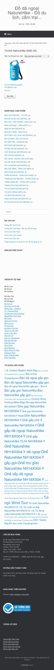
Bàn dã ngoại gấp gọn (34, 377)
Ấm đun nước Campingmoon (23, 523)
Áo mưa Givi (9, 325)
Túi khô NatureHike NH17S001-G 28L (15, 498)
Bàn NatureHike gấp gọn (23, 392)
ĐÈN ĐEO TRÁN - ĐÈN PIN (14, 132)
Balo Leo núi (8, 323)
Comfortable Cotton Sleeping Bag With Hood (17, 399)
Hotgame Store (9, 353)
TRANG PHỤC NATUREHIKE (15, 185)
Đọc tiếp (10, 96)
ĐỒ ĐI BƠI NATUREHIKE (13, 145)
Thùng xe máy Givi (11, 330)
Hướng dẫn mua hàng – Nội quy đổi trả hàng (20, 228)
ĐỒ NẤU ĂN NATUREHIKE (14, 148)
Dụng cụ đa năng (10, 333)
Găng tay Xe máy (10, 321)
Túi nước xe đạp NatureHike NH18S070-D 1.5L (21, 508)
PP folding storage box (24, 488)
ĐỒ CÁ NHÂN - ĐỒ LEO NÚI (14, 138)
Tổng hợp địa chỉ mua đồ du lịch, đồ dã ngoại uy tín (23, 242)
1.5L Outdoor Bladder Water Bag (20, 370)
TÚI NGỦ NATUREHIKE (13, 195)
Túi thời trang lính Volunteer (14, 313)
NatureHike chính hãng (12, 316)
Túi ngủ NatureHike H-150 (35, 498)
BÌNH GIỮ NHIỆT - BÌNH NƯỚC (16, 125)
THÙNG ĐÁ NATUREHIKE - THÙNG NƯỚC (20, 178)
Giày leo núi (8, 335)
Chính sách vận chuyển (13, 235)
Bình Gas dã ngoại (36, 395)
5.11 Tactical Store (11, 311)
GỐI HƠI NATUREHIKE (13, 155)
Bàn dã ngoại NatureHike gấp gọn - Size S (25, 386)
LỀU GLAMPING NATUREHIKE (16, 165)
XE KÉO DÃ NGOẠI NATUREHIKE (17, 202)
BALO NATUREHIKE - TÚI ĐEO (16, 115)
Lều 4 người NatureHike (22, 483)
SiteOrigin (25, 665)
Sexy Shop (8, 345)
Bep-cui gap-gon (20, 374)
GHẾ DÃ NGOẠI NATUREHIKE (15, 152)
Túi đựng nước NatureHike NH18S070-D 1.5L (24, 512)
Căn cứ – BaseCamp (12, 338)
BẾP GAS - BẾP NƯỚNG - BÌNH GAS (18, 122)
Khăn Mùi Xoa (9, 343)
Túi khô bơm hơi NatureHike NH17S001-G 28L (35, 493)
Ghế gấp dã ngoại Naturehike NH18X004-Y (24, 430)
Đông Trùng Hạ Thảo (11, 350)
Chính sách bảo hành (12, 231)
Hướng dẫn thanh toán (12, 225)
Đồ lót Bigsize (9, 348)
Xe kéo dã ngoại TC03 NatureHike (22, 520)
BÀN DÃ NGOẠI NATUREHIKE (15, 118)
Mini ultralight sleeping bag (38, 483)
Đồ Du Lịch (8, 303)
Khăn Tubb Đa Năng (11, 355)
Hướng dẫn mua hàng (11, 641)
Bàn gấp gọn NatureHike (20, 390)
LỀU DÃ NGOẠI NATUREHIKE (15, 162)
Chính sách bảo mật (11, 238)
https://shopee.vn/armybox (19, 594)
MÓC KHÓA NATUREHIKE (14, 172)
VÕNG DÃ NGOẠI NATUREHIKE (16, 198)
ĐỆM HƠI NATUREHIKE (13, 128)
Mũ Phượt (8, 318)
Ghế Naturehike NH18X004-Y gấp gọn (26, 457)
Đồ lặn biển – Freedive (12, 308)
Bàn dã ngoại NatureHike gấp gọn (26, 382)
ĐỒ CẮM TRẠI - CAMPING (14, 142)
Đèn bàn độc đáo (10, 340)
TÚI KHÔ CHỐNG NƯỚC (13, 192)
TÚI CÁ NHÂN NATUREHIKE (15, 188)
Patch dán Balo (10, 357)
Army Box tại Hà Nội (11, 306)
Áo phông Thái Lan (11, 328)
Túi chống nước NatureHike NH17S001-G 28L (28, 491)
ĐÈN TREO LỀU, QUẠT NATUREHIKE (18, 135)
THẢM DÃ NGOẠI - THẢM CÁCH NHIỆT (19, 175)
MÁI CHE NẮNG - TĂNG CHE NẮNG (17, 168)
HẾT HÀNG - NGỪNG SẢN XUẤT (16, 158)
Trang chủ (7, 43)
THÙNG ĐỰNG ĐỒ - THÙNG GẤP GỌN (19, 182)
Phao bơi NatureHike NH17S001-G (33, 486)
